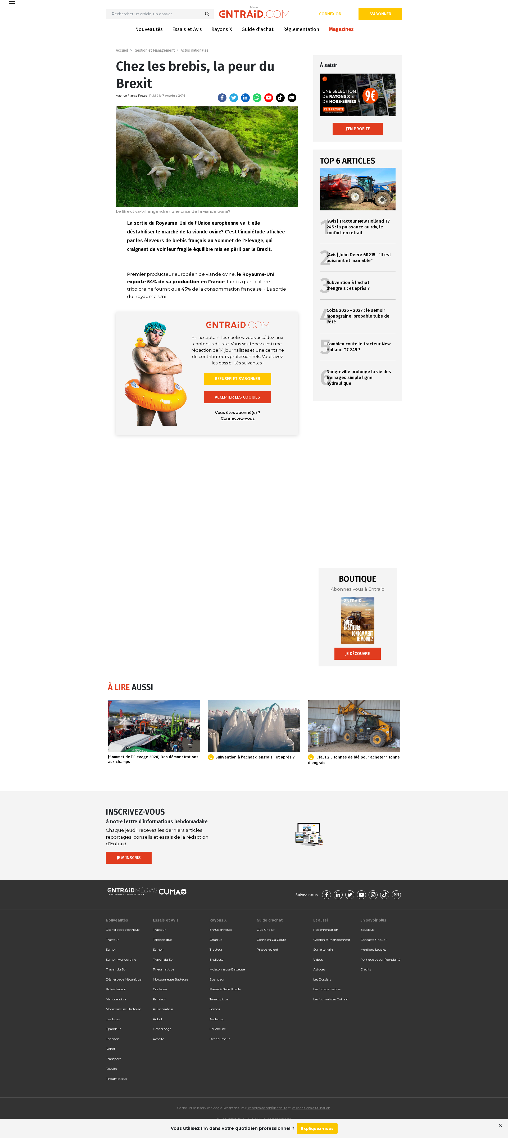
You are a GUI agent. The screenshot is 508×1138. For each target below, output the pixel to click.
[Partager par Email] (292, 97)
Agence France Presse (131, 95)
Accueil (122, 50)
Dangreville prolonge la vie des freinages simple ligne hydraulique (358, 377)
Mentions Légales (373, 949)
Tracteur (112, 940)
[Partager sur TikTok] (280, 97)
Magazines (341, 29)
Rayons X (221, 29)
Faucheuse (218, 1029)
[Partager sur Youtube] (268, 97)
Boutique (367, 930)
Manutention (116, 999)
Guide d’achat (258, 29)
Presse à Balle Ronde (225, 989)
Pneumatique (116, 1079)
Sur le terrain (323, 949)
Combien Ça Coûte (271, 940)
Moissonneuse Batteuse (123, 1009)
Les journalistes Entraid (330, 999)
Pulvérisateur (116, 989)
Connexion (330, 13)
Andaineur (218, 1019)
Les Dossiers (322, 979)
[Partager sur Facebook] (222, 97)
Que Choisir (266, 930)
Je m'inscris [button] (129, 857)
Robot (110, 1049)
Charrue (216, 940)
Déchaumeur (220, 1039)
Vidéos (318, 959)
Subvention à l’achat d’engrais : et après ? (255, 757)
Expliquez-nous (317, 1128)
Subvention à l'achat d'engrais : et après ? (348, 285)
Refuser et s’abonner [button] (237, 378)
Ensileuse (113, 1019)
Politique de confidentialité (380, 959)
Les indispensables (327, 989)
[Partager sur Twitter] (233, 97)
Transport (113, 1059)
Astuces (319, 969)
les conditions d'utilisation (311, 1108)
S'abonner (380, 13)
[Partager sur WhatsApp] (257, 97)
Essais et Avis (187, 29)
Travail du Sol (116, 969)
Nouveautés (149, 29)
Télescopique (162, 940)
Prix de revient (267, 949)
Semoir (111, 949)
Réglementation (301, 29)
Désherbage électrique (122, 930)
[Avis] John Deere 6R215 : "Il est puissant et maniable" (358, 257)
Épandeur (113, 1029)
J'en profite (358, 128)
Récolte (111, 1069)
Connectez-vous (238, 418)
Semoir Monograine (121, 959)
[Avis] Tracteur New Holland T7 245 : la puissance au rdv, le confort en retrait (358, 227)
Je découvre (357, 653)
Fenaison (112, 1039)
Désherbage (162, 1029)
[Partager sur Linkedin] (245, 97)
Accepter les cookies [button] (237, 397)
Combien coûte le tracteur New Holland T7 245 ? (358, 347)
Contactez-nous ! (373, 940)
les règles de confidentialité (267, 1108)
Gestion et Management (155, 50)
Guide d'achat (270, 920)
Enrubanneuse (221, 930)
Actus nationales (194, 50)
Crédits (365, 969)
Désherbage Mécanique (123, 979)
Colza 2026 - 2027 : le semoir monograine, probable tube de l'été (357, 316)
